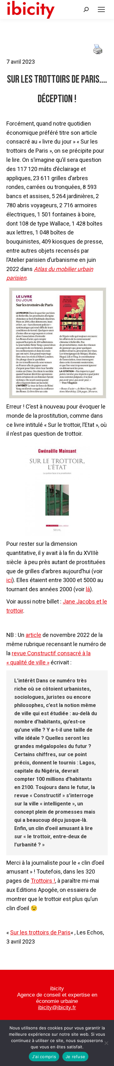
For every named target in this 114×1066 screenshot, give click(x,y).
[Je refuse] (106, 1043)
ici (9, 580)
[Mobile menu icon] (101, 9)
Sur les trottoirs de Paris (40, 932)
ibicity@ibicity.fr (57, 1007)
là (88, 589)
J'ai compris (44, 1056)
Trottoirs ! (43, 880)
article (33, 635)
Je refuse (75, 1056)
